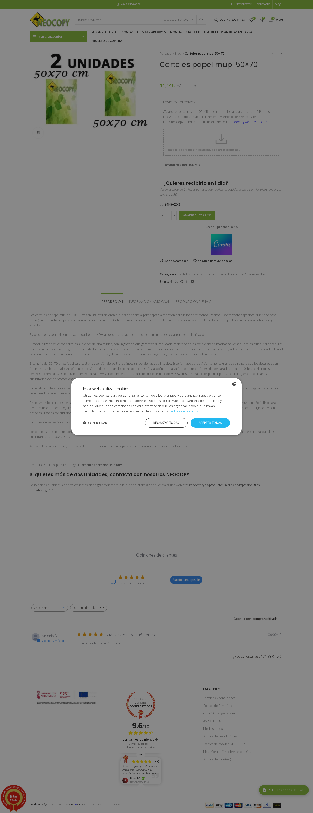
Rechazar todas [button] (166, 423)
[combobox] (234, 383)
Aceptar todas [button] (210, 423)
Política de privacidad (185, 411)
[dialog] (156, 406)
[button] (95, 422)
